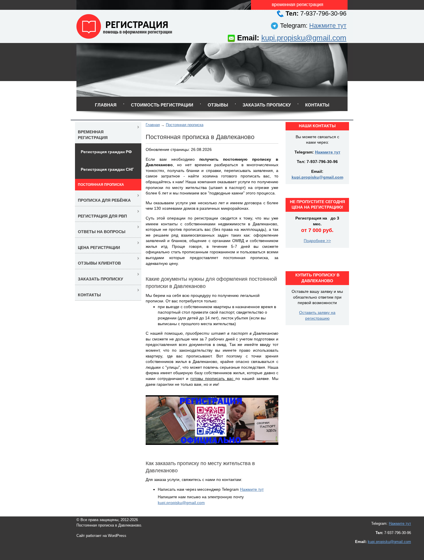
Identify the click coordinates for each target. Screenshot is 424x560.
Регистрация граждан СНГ (107, 169)
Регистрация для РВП (102, 216)
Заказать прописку (267, 104)
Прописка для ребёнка (104, 200)
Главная (106, 104)
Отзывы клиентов (99, 263)
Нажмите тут (327, 25)
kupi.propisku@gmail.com (303, 37)
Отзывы (218, 104)
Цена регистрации (99, 247)
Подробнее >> (317, 240)
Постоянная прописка (184, 125)
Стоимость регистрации (162, 104)
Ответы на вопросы (101, 231)
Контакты (317, 104)
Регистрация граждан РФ (106, 151)
